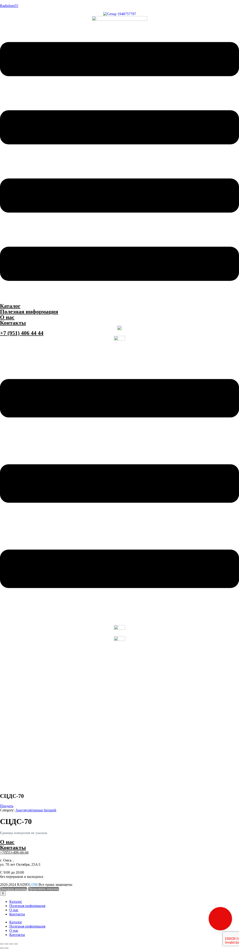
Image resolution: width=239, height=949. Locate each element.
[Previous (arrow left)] (2, 948)
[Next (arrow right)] (6, 948)
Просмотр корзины (13, 889)
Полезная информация (29, 312)
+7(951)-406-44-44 (14, 852)
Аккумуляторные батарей (35, 810)
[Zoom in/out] (16, 944)
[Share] (6, 944)
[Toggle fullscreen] (11, 944)
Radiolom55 (9, 6)
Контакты (13, 323)
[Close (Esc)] (2, 944)
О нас (7, 317)
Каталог (10, 306)
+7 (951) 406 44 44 (21, 333)
